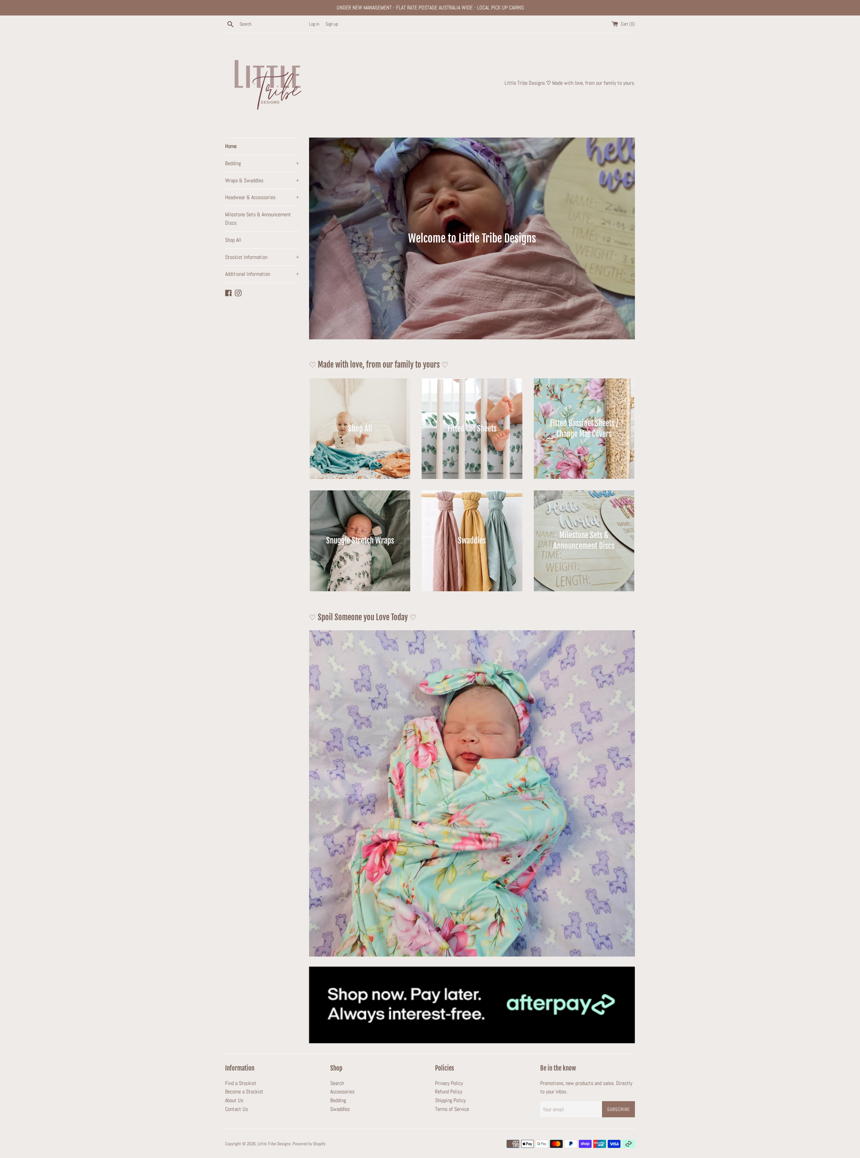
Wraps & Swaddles (262, 180)
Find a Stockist (240, 1083)
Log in (314, 24)
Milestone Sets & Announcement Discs (258, 219)
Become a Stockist (244, 1091)
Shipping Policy (450, 1100)
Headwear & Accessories (262, 197)
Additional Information (262, 273)
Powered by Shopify (309, 1144)
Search (337, 1083)
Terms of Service (452, 1109)
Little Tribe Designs (274, 1144)
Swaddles (340, 1109)
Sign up (332, 24)
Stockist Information (262, 257)
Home (230, 146)
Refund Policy (448, 1091)
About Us (234, 1100)
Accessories (342, 1091)
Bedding (262, 163)
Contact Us (236, 1109)
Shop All (233, 240)
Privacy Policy (449, 1083)
